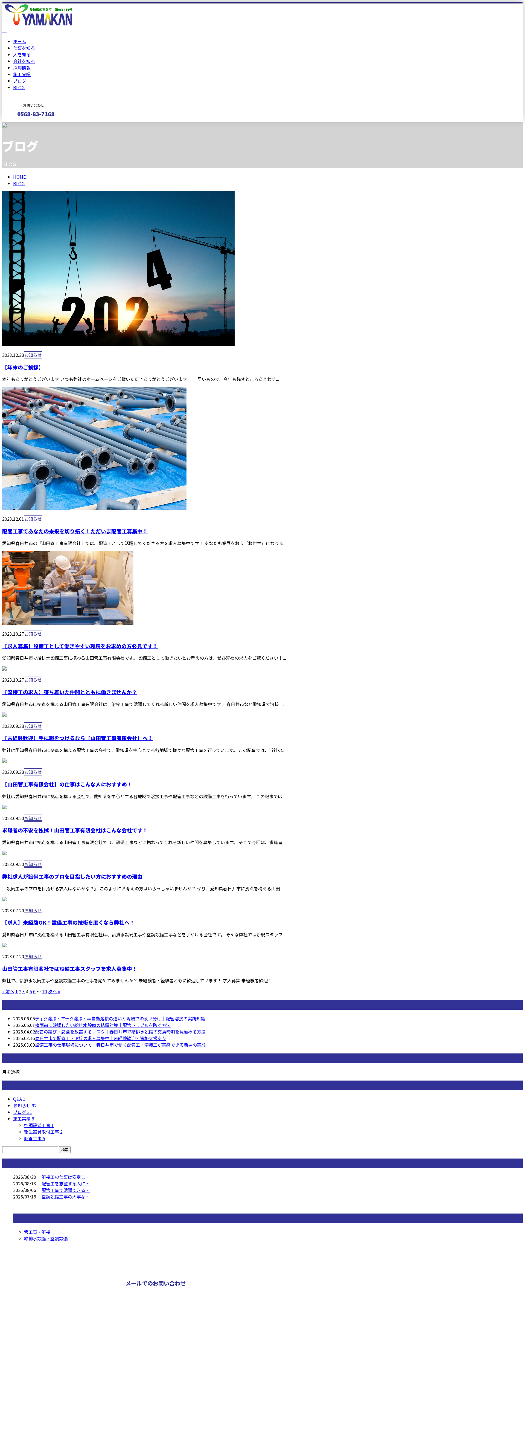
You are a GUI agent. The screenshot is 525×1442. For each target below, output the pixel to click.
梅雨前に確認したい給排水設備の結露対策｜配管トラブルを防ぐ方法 (103, 1025)
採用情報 (22, 67)
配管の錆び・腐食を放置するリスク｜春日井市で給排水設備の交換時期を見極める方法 (120, 1031)
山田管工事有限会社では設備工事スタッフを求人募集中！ (69, 968)
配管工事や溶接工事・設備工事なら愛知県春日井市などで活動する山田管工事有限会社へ (317, 1293)
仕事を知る (24, 48)
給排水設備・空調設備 (46, 1238)
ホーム (19, 41)
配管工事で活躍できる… (66, 1190)
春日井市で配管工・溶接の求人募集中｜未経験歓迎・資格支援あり (100, 1038)
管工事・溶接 (37, 1232)
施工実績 (22, 74)
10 (44, 991)
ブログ (19, 80)
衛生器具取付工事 (43, 1131)
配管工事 (34, 1138)
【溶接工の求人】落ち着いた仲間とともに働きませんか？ (69, 692)
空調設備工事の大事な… (66, 1196)
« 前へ (8, 991)
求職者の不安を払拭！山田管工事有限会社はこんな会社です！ (75, 830)
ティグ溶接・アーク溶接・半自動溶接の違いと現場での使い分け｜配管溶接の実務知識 (120, 1018)
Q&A (19, 1099)
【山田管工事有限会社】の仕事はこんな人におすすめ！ (67, 784)
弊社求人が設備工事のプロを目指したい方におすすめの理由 (72, 876)
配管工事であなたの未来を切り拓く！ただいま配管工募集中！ (75, 531)
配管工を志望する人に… (66, 1183)
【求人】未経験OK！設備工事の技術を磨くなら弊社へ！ (68, 922)
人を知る (22, 54)
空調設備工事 (39, 1125)
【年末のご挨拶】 (23, 367)
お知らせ (33, 355)
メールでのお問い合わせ (155, 1283)
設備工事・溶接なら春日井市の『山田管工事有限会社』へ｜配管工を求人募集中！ (83, 1423)
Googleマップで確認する (29, 1391)
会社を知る (24, 61)
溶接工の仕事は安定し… (66, 1177)
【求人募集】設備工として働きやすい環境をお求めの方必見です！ (80, 646)
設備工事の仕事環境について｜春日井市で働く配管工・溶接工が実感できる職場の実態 (120, 1044)
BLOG (19, 87)
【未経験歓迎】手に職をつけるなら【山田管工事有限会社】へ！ (77, 738)
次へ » (54, 991)
